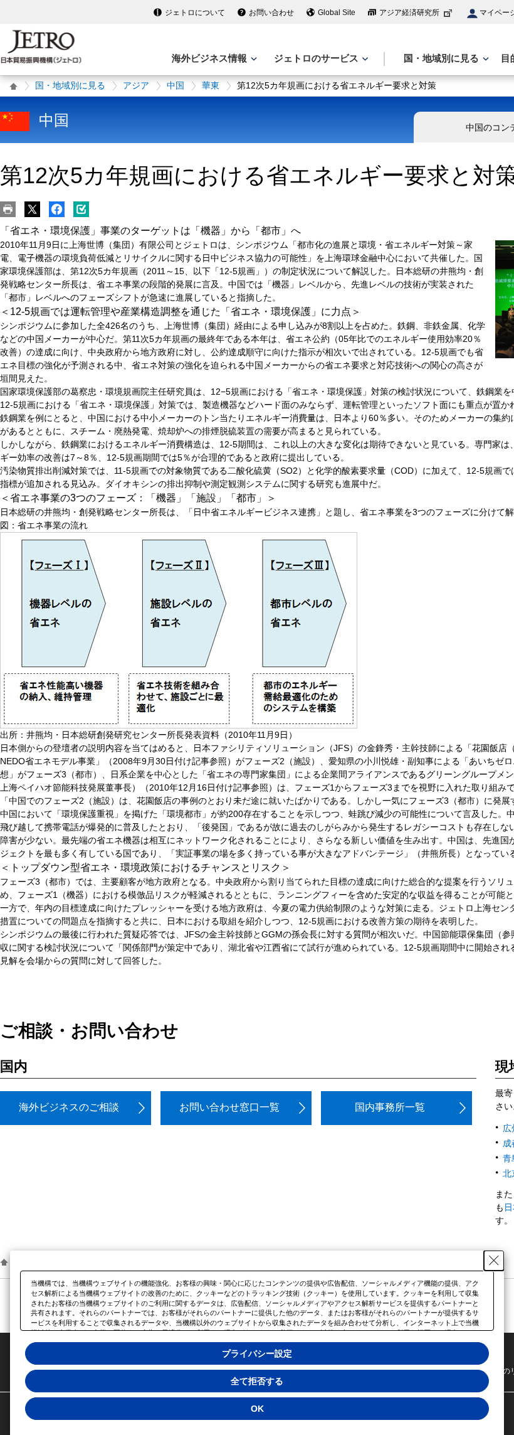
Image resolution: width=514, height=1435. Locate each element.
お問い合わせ (271, 12)
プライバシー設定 (257, 1353)
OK (257, 1409)
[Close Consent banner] (494, 1261)
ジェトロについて (195, 12)
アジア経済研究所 (409, 12)
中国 (175, 85)
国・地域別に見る (70, 85)
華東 (210, 85)
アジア (136, 85)
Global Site (336, 12)
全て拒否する (257, 1381)
